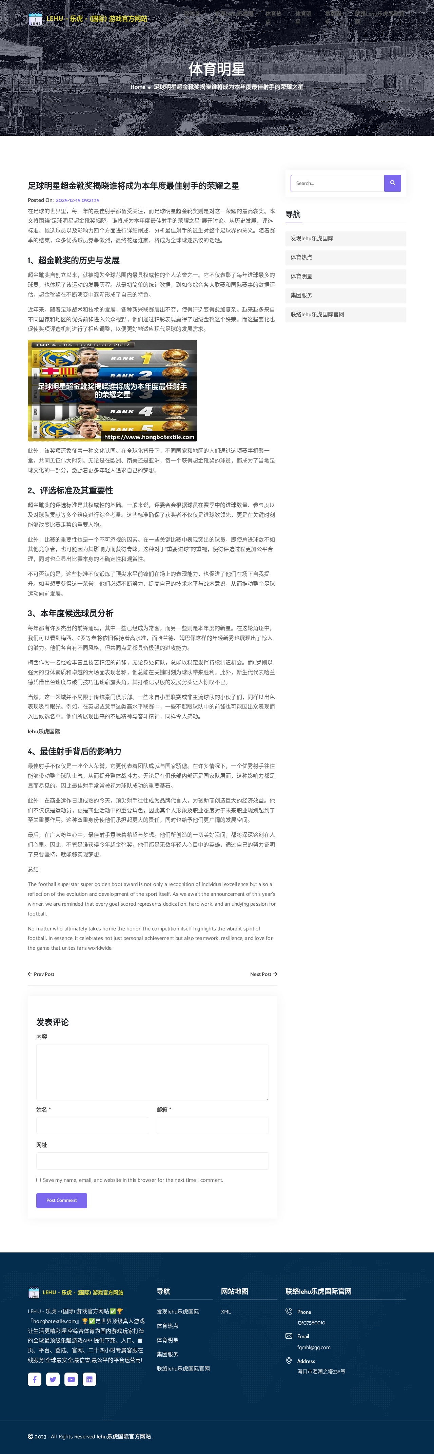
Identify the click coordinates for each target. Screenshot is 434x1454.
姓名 (43, 1110)
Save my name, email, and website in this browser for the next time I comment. (133, 1180)
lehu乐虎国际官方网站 (124, 1436)
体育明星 (303, 18)
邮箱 (164, 1110)
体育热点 (273, 18)
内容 (41, 1037)
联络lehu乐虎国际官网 (380, 18)
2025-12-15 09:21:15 (77, 200)
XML (226, 1312)
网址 (41, 1145)
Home (138, 87)
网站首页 (192, 18)
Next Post (261, 975)
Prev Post (43, 975)
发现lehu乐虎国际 (234, 18)
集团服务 (333, 18)
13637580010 (311, 1322)
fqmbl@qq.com (314, 1347)
